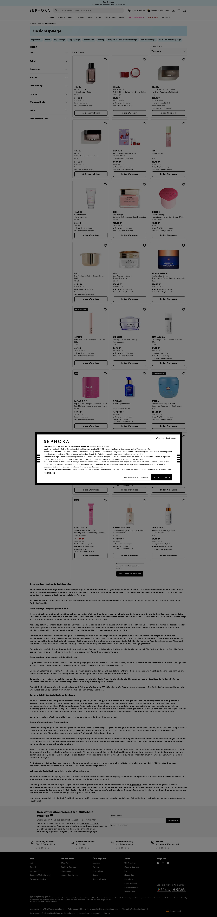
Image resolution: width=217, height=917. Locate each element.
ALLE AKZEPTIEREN (162, 477)
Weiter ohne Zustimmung (166, 438)
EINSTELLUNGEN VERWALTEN (136, 477)
